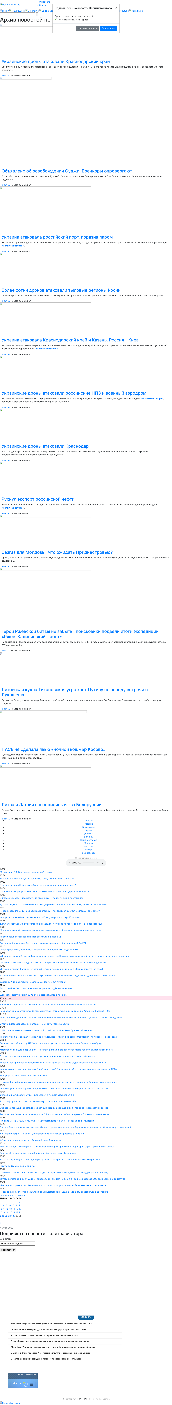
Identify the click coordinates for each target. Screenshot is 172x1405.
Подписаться (109, 28)
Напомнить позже (87, 28)
